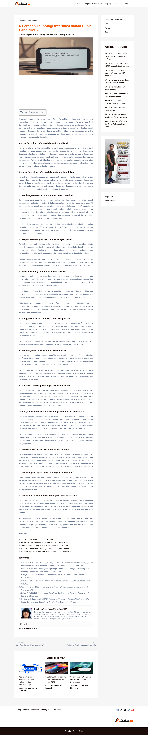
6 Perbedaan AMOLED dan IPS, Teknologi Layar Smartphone (80, 679)
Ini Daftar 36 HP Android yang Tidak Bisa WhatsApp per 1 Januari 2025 (56, 679)
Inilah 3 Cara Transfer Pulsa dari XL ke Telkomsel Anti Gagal (116, 124)
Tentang (17, 710)
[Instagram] (27, 624)
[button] (133, 3)
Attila (77, 3)
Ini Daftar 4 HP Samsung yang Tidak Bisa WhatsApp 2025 (44, 542)
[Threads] (125, 710)
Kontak (26, 710)
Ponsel (117, 3)
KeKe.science (110, 201)
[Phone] (129, 710)
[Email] (132, 710)
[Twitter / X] (121, 710)
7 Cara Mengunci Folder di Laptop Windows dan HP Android (115, 73)
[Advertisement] (56, 93)
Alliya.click (109, 197)
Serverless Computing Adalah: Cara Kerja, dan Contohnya (44, 545)
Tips (126, 3)
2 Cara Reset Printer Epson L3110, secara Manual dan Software (116, 56)
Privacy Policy (46, 710)
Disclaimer (35, 710)
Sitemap (57, 710)
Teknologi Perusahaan (66, 35)
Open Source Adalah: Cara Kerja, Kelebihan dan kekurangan (45, 548)
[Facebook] (117, 710)
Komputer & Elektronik (93, 3)
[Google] (21, 624)
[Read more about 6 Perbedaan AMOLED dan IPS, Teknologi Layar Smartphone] (81, 668)
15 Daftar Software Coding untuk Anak (37, 539)
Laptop (108, 3)
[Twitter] (24, 624)
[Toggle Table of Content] (41, 112)
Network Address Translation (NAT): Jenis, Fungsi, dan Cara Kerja (48, 551)
